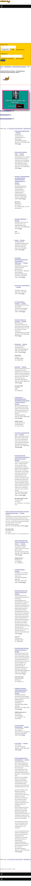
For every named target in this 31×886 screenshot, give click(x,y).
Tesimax (17, 240)
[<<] (5, 128)
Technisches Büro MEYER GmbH (22, 131)
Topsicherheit (18, 344)
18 (24, 128)
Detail (19, 143)
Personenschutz (4, 115)
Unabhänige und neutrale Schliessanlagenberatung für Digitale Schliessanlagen (21, 690)
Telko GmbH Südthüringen (20, 219)
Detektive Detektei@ (5, 111)
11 (13, 128)
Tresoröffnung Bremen (20, 569)
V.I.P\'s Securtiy (18, 743)
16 (21, 128)
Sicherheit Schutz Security (19, 66)
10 (12, 128)
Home (1, 66)
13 (16, 128)
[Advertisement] (15, 25)
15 (19, 128)
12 (15, 128)
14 (18, 128)
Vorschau (18, 132)
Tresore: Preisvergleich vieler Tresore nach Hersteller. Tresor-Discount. (21, 542)
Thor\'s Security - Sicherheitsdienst (22, 285)
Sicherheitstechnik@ (6, 119)
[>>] (30, 128)
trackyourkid (17, 367)
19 (26, 128)
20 (27, 128)
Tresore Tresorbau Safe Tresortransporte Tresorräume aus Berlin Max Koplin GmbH (22, 457)
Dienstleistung (8, 66)
